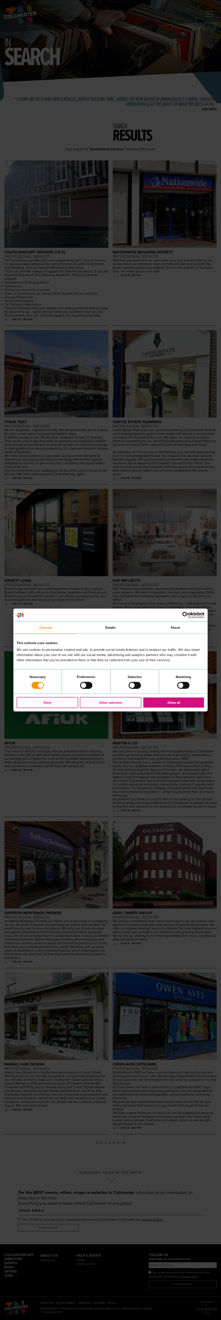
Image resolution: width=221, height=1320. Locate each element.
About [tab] (175, 627)
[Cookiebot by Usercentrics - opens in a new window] (185, 615)
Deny (47, 702)
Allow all (173, 702)
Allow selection (110, 702)
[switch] (86, 685)
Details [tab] (110, 627)
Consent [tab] (45, 627)
